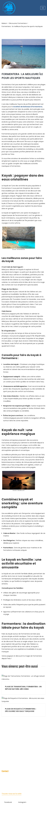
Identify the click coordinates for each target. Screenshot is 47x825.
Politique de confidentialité (12, 759)
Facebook (8, 802)
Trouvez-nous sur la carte (11, 794)
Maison (4, 23)
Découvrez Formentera (18, 23)
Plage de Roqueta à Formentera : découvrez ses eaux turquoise (20, 710)
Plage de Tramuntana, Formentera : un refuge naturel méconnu (23, 687)
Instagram (22, 802)
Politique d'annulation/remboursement (16, 764)
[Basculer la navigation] (42, 8)
